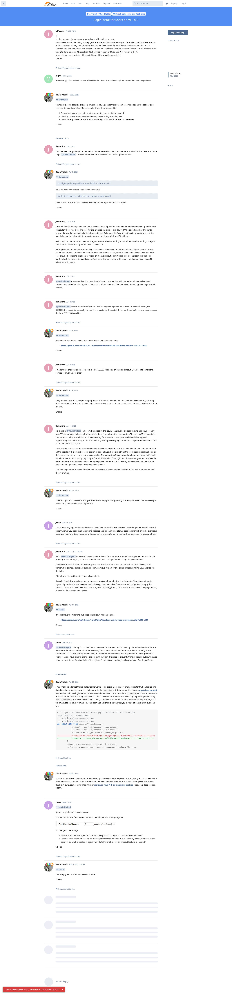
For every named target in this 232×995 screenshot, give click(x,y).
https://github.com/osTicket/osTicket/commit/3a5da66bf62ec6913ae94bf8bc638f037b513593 (104, 345)
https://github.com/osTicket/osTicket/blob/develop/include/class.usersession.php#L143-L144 (104, 620)
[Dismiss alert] (62, 989)
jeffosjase (63, 99)
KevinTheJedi (65, 647)
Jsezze (61, 609)
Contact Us (117, 3)
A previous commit (148, 690)
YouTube (96, 3)
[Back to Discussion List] (3, 3)
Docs (80, 3)
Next (73, 3)
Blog (88, 3)
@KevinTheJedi (68, 154)
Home (65, 3)
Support (106, 3)
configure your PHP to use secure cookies (113, 785)
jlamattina (63, 177)
